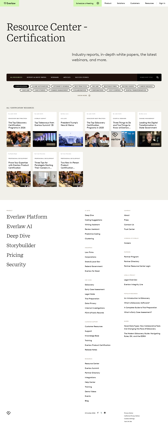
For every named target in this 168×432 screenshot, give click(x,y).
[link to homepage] (9, 414)
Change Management (59, 90)
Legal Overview (130, 280)
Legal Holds (90, 294)
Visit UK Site (128, 421)
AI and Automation (40, 86)
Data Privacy (90, 303)
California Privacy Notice (132, 416)
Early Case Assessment (95, 289)
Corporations (97, 90)
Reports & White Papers (36, 77)
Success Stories (82, 77)
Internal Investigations (95, 308)
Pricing (15, 255)
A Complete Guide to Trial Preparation (140, 307)
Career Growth (146, 86)
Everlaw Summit (92, 368)
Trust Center (129, 229)
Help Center (90, 382)
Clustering (89, 238)
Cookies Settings (129, 418)
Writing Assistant (92, 224)
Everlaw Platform (27, 217)
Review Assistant (92, 229)
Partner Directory (92, 373)
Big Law (95, 86)
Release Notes (91, 350)
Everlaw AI (19, 226)
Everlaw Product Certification (98, 345)
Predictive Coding (92, 234)
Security (16, 264)
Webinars (55, 77)
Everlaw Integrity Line (133, 284)
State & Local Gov (92, 261)
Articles (67, 77)
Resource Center (92, 363)
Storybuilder (21, 245)
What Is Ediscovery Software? (137, 303)
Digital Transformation (136, 90)
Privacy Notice (128, 413)
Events (88, 396)
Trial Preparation (92, 298)
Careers (127, 243)
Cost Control (115, 90)
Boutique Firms (110, 86)
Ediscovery (89, 285)
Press (126, 220)
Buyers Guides (128, 86)
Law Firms (89, 252)
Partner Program (131, 257)
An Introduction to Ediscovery (137, 298)
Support (88, 331)
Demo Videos (90, 391)
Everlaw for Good (92, 271)
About (126, 215)
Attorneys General (61, 86)
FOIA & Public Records (94, 312)
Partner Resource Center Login (137, 266)
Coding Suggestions (93, 220)
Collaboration (79, 90)
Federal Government (94, 266)
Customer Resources (94, 326)
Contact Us (129, 224)
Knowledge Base (92, 336)
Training (88, 340)
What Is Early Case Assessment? (138, 312)
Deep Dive (18, 236)
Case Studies (40, 90)
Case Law (25, 90)
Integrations (90, 377)
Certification (21, 86)
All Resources (16, 77)
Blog (87, 401)
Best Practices (81, 86)
